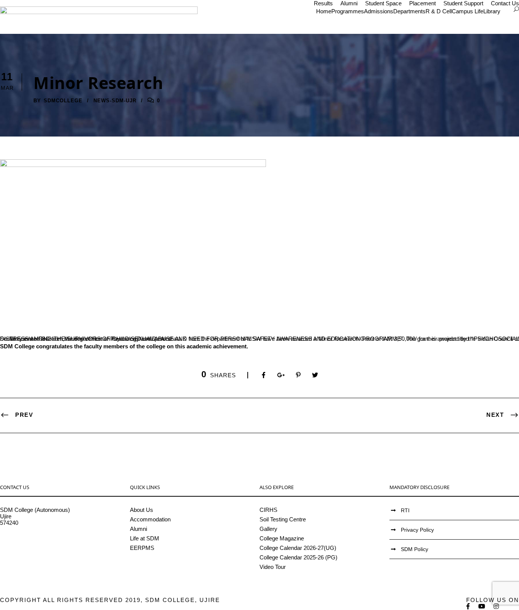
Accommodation (150, 519)
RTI (405, 510)
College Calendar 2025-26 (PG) (298, 557)
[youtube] (482, 606)
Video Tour (273, 567)
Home (323, 11)
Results (323, 3)
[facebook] (468, 606)
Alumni (349, 3)
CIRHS (268, 510)
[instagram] (497, 606)
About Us (141, 510)
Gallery (268, 529)
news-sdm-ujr (114, 100)
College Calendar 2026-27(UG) (298, 548)
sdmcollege (63, 100)
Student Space (383, 3)
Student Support (463, 3)
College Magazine (282, 538)
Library (491, 11)
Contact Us (505, 3)
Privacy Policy (417, 530)
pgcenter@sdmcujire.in (28, 548)
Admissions (378, 11)
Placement (422, 3)
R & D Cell (439, 11)
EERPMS (142, 548)
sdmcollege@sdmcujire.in (32, 542)
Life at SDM (144, 538)
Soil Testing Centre (283, 519)
